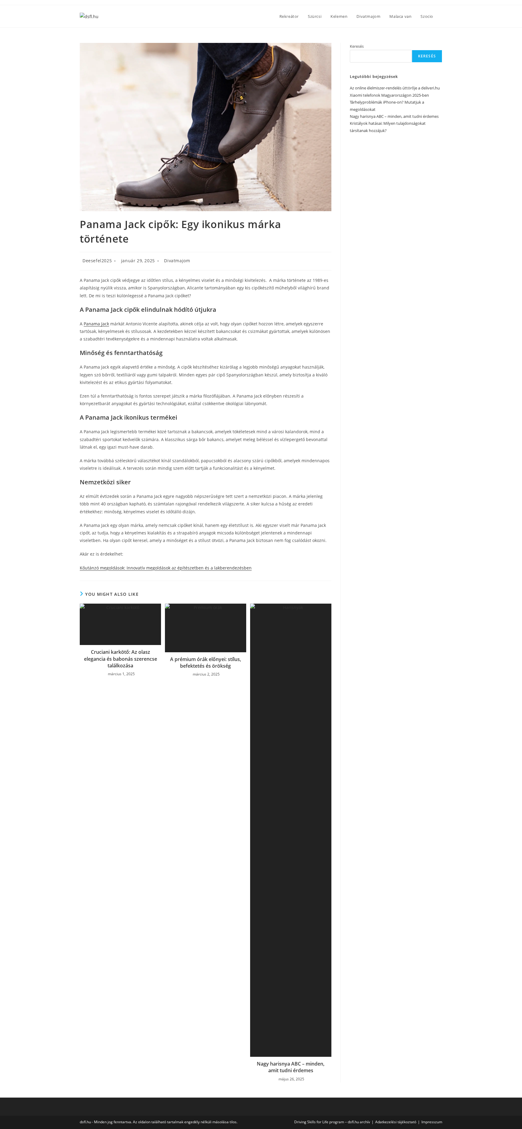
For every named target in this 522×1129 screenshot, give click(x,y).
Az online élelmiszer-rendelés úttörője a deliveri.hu (395, 88)
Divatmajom (177, 260)
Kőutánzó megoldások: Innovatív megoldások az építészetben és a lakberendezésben (166, 568)
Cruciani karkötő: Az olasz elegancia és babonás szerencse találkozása (120, 659)
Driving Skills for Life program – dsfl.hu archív (332, 1121)
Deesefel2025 (97, 260)
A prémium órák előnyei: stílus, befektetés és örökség (205, 662)
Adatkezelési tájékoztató (395, 1121)
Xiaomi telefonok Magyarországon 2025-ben (389, 95)
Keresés (357, 46)
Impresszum (431, 1121)
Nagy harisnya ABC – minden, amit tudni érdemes (290, 1067)
